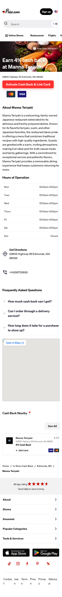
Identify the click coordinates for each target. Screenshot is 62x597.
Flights (52, 35)
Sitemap (53, 581)
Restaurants (37, 35)
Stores (7, 509)
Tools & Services (13, 538)
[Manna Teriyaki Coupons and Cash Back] (32, 444)
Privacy (42, 581)
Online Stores (16, 35)
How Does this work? (47, 48)
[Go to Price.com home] (11, 11)
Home (5, 466)
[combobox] (31, 24)
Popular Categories (15, 528)
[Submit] (5, 24)
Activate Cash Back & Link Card (28, 84)
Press (33, 581)
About (7, 499)
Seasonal (8, 519)
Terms (24, 581)
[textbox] (56, 11)
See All (52, 426)
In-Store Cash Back (23, 466)
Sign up (46, 12)
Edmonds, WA (44, 466)
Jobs (16, 581)
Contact (7, 581)
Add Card (23, 450)
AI (56, 24)
